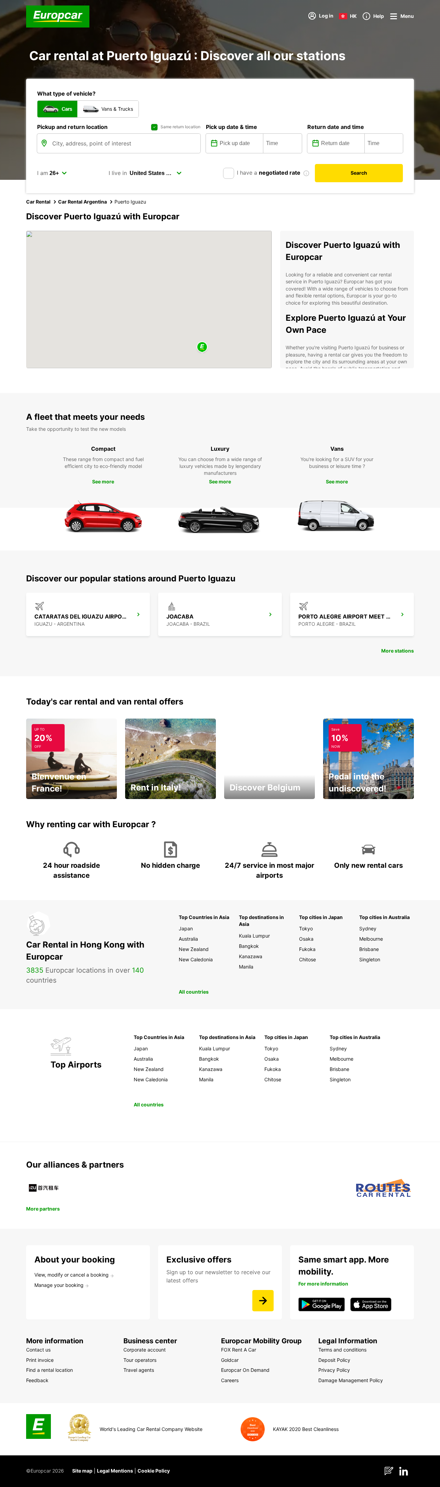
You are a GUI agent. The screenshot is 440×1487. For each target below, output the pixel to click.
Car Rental (38, 202)
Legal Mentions (115, 1471)
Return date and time (335, 126)
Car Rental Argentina (82, 202)
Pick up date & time (231, 126)
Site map (82, 1471)
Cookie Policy (154, 1471)
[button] (202, 347)
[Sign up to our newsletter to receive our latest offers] (263, 1300)
